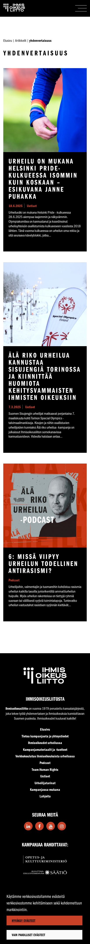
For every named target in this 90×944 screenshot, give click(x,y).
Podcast (45, 762)
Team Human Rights (45, 769)
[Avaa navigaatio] (81, 8)
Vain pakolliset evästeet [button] (28, 935)
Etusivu (7, 40)
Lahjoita (45, 796)
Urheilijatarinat (45, 783)
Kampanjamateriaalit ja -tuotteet (45, 749)
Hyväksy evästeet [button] (23, 920)
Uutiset (45, 776)
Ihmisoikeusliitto (16, 708)
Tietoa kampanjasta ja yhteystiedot (45, 736)
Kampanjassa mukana (45, 789)
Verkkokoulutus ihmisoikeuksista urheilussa (45, 756)
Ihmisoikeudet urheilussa (45, 742)
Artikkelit (20, 40)
